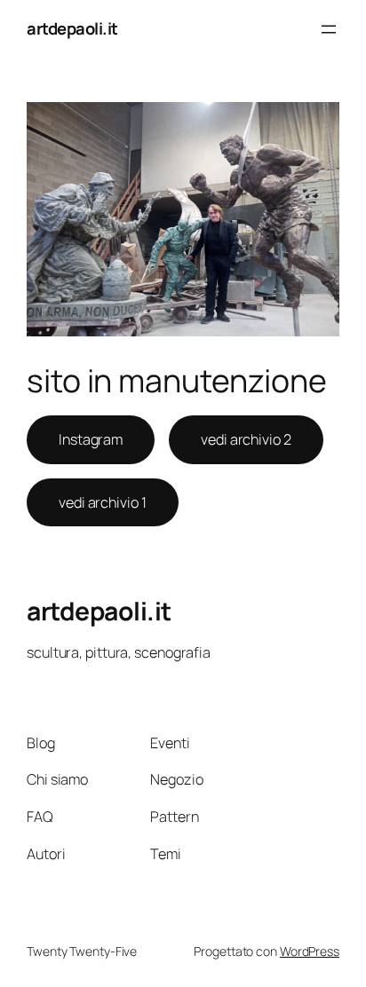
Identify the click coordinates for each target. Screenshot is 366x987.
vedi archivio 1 (103, 502)
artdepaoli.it (72, 28)
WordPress (309, 951)
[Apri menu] (328, 29)
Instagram (91, 439)
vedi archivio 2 (246, 439)
